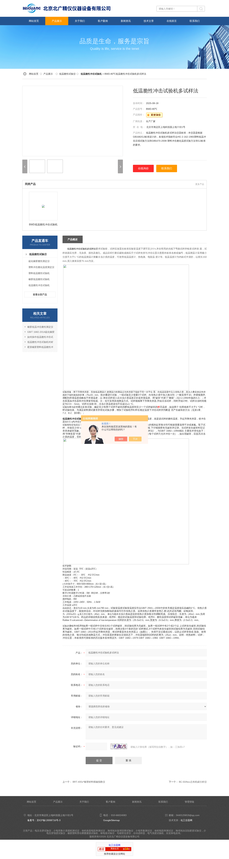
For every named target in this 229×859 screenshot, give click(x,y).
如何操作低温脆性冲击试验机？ (39, 337)
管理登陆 (189, 801)
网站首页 (34, 20)
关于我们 (80, 20)
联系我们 (195, 20)
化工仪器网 (186, 820)
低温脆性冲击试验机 (39, 285)
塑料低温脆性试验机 (39, 273)
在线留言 (172, 20)
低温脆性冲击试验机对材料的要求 (39, 343)
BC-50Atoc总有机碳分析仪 (193, 781)
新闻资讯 (126, 20)
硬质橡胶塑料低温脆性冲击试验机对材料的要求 (39, 348)
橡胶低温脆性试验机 (39, 279)
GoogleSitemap (111, 820)
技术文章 (149, 20)
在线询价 (143, 168)
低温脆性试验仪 (67, 73)
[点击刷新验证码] (118, 746)
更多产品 (199, 184)
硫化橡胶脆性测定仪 (39, 261)
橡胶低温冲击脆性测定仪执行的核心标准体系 (39, 327)
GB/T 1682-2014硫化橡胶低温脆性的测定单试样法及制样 (39, 332)
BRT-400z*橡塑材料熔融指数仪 (89, 781)
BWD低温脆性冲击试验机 (43, 224)
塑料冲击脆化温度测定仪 (41, 267)
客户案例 (103, 20)
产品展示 (57, 20)
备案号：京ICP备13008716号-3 (44, 820)
